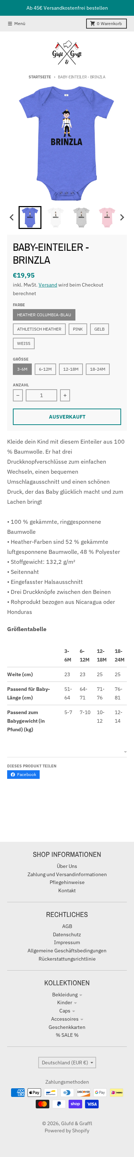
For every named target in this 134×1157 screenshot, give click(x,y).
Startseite (40, 76)
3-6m (22, 369)
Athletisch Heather (39, 329)
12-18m (71, 369)
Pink (78, 329)
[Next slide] (122, 217)
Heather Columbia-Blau (44, 314)
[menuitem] (30, 217)
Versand (48, 285)
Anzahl (21, 384)
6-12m (45, 369)
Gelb (99, 329)
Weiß (23, 343)
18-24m (97, 369)
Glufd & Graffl (76, 1123)
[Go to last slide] (12, 217)
